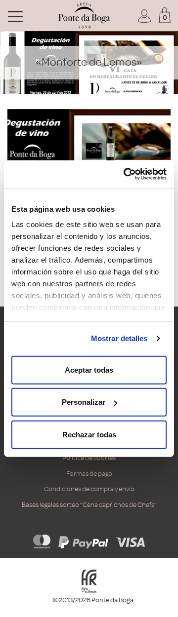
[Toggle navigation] (15, 15)
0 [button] (165, 17)
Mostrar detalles (119, 338)
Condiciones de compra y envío (89, 489)
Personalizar (83, 402)
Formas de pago (89, 473)
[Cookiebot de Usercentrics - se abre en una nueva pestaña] (126, 174)
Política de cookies (89, 458)
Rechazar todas (89, 434)
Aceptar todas (89, 369)
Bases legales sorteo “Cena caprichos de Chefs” (89, 504)
